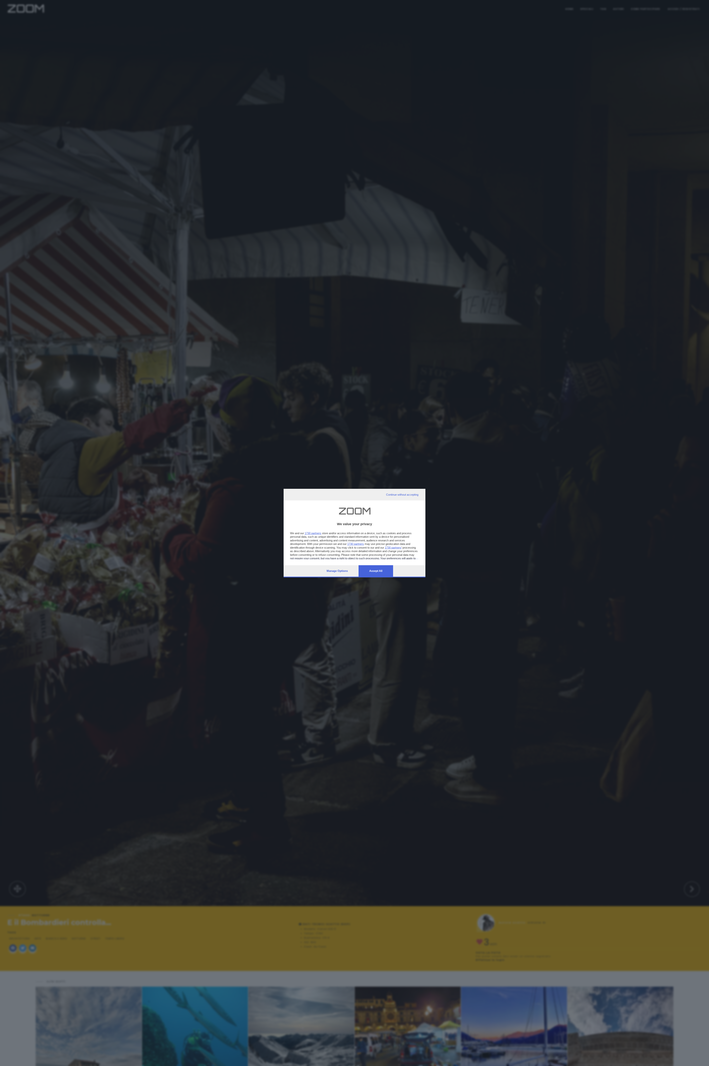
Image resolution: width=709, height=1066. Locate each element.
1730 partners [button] (313, 533)
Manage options (337, 570)
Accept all (375, 570)
